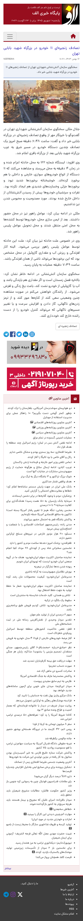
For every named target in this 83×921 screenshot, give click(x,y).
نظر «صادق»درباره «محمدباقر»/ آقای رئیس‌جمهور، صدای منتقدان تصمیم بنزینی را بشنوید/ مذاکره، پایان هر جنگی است (39, 652)
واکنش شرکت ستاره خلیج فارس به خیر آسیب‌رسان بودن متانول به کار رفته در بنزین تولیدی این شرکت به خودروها (39, 755)
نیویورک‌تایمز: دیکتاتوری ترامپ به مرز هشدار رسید (43, 843)
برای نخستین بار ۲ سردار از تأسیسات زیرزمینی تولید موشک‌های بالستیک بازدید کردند (39, 850)
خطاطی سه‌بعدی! (62, 809)
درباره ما (69, 899)
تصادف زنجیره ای (67, 326)
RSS (71, 909)
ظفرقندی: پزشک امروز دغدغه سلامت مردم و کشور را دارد (41, 543)
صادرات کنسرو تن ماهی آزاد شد (54, 671)
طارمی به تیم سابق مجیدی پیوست (53, 681)
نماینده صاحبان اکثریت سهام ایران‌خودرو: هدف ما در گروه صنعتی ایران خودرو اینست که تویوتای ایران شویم (39, 560)
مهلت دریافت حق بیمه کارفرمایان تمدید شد (47, 661)
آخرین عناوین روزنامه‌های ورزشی (54, 428)
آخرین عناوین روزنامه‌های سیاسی (53, 433)
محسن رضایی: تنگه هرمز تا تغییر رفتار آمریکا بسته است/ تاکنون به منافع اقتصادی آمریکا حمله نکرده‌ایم (39, 512)
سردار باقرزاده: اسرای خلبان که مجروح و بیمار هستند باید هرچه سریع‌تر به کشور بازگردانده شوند (39, 802)
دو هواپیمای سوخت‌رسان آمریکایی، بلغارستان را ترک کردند (40, 408)
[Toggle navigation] (9, 36)
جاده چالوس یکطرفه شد (58, 739)
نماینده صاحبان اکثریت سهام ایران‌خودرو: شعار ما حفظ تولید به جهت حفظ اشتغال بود (39, 588)
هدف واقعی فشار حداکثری (57, 482)
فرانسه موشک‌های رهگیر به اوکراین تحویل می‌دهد (44, 701)
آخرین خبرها (67, 890)
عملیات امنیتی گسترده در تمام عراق (52, 438)
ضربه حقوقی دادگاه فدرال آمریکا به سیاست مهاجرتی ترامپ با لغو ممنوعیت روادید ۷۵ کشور (39, 746)
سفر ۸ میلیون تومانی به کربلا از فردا (52, 724)
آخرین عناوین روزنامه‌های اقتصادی (52, 423)
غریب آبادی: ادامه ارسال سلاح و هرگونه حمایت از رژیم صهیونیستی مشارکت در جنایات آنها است (39, 469)
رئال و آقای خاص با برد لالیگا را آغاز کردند (49, 457)
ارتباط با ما (68, 895)
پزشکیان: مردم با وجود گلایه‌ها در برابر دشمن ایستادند (42, 496)
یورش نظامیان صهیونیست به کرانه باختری (48, 572)
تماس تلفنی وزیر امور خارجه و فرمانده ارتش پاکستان (42, 462)
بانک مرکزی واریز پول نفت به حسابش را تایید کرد (44, 696)
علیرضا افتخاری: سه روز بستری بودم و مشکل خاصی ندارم (41, 452)
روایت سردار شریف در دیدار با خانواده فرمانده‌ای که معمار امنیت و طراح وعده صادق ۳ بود (39, 708)
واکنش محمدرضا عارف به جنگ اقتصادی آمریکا (46, 676)
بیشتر (8, 868)
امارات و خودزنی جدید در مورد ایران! (52, 820)
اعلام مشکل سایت (64, 914)
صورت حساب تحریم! (60, 666)
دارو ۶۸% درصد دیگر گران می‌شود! (53, 777)
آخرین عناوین (60, 398)
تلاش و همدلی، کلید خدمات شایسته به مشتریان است (41, 595)
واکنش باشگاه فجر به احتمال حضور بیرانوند (48, 520)
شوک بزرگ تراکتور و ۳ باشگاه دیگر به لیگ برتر (46, 477)
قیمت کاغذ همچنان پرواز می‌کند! (54, 857)
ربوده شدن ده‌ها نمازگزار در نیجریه (53, 567)
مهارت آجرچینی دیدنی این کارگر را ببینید (49, 814)
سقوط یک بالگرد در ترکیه (58, 601)
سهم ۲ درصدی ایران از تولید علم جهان (51, 615)
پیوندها (69, 904)
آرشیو (71, 885)
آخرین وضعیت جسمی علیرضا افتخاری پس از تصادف (43, 762)
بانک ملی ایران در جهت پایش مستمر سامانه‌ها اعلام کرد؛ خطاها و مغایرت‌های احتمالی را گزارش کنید (39, 489)
